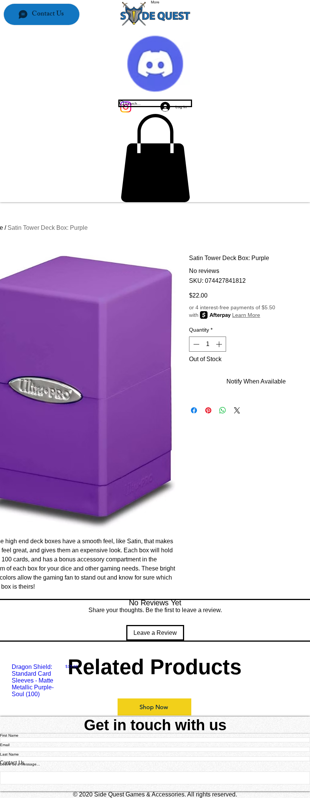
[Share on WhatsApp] (222, 410)
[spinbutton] (207, 344)
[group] (155, 680)
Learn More (246, 315)
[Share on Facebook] (193, 410)
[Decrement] (195, 344)
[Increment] (219, 344)
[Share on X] (237, 410)
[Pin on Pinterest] (208, 410)
